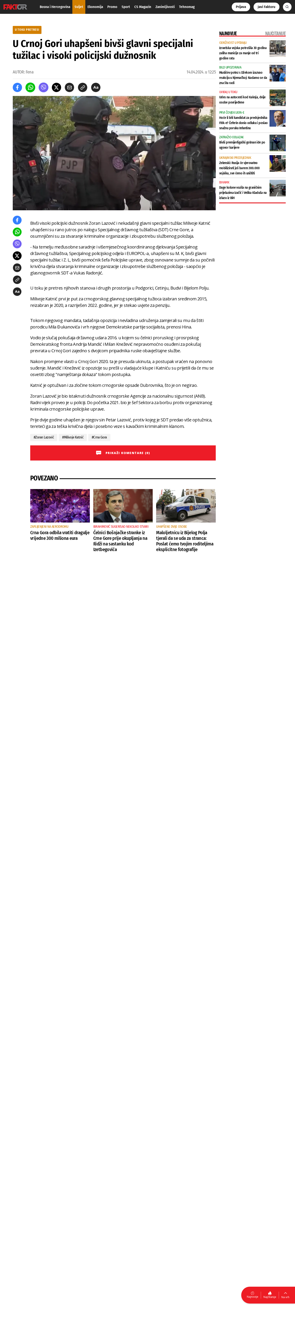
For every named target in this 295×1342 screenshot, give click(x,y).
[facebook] (17, 87)
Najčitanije (269, 1297)
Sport (126, 7)
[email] (69, 87)
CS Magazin (142, 7)
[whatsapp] (30, 87)
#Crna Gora (99, 437)
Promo (112, 7)
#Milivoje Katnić (72, 437)
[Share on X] (56, 87)
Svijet (79, 7)
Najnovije (252, 1297)
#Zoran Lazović (44, 437)
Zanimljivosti (165, 7)
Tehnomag (187, 7)
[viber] (43, 87)
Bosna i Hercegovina (55, 7)
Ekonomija (95, 7)
